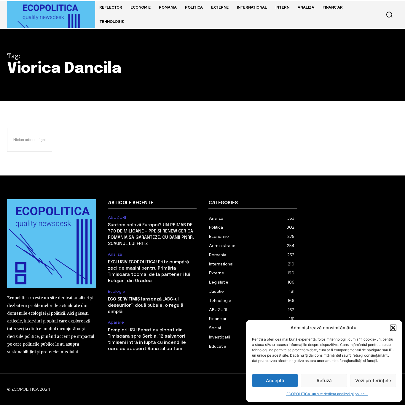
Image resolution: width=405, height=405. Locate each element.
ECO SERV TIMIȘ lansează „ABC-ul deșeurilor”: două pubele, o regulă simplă (145, 305)
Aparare (116, 322)
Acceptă (275, 380)
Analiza (115, 254)
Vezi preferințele (373, 380)
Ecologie (116, 291)
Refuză (324, 380)
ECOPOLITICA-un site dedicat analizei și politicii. (327, 394)
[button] (393, 328)
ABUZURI (117, 217)
